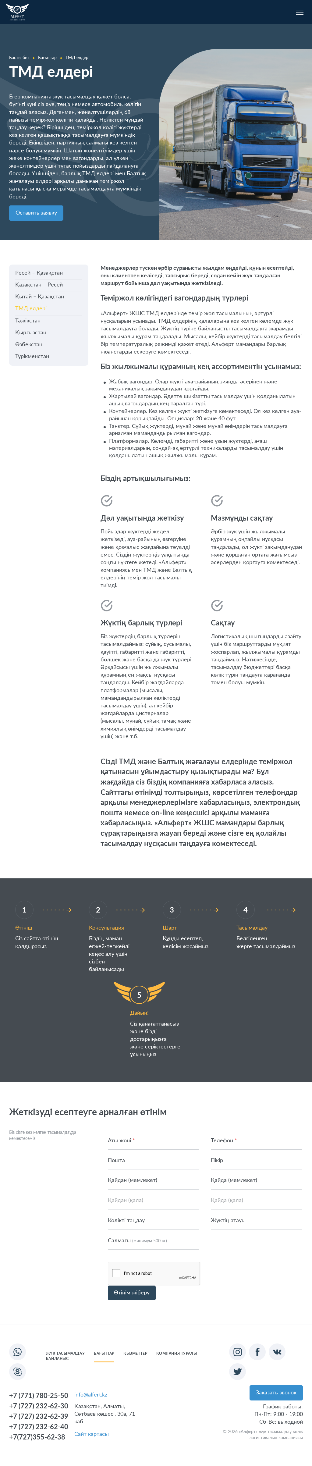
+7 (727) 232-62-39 (38, 1416)
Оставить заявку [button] (36, 213)
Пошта (116, 1160)
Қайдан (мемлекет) (132, 1180)
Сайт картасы (91, 1434)
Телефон (224, 1141)
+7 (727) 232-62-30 (38, 1406)
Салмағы (137, 1241)
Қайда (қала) (227, 1200)
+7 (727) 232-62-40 (38, 1427)
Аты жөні (121, 1141)
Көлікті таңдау (126, 1220)
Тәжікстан (28, 321)
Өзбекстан (28, 344)
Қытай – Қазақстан (39, 297)
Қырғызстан (30, 333)
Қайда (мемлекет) (234, 1180)
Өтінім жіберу (132, 1293)
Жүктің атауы (228, 1220)
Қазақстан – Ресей (39, 285)
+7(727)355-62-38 (37, 1437)
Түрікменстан (32, 356)
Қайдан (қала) (125, 1200)
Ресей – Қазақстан (39, 273)
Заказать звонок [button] (276, 1393)
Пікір (217, 1160)
